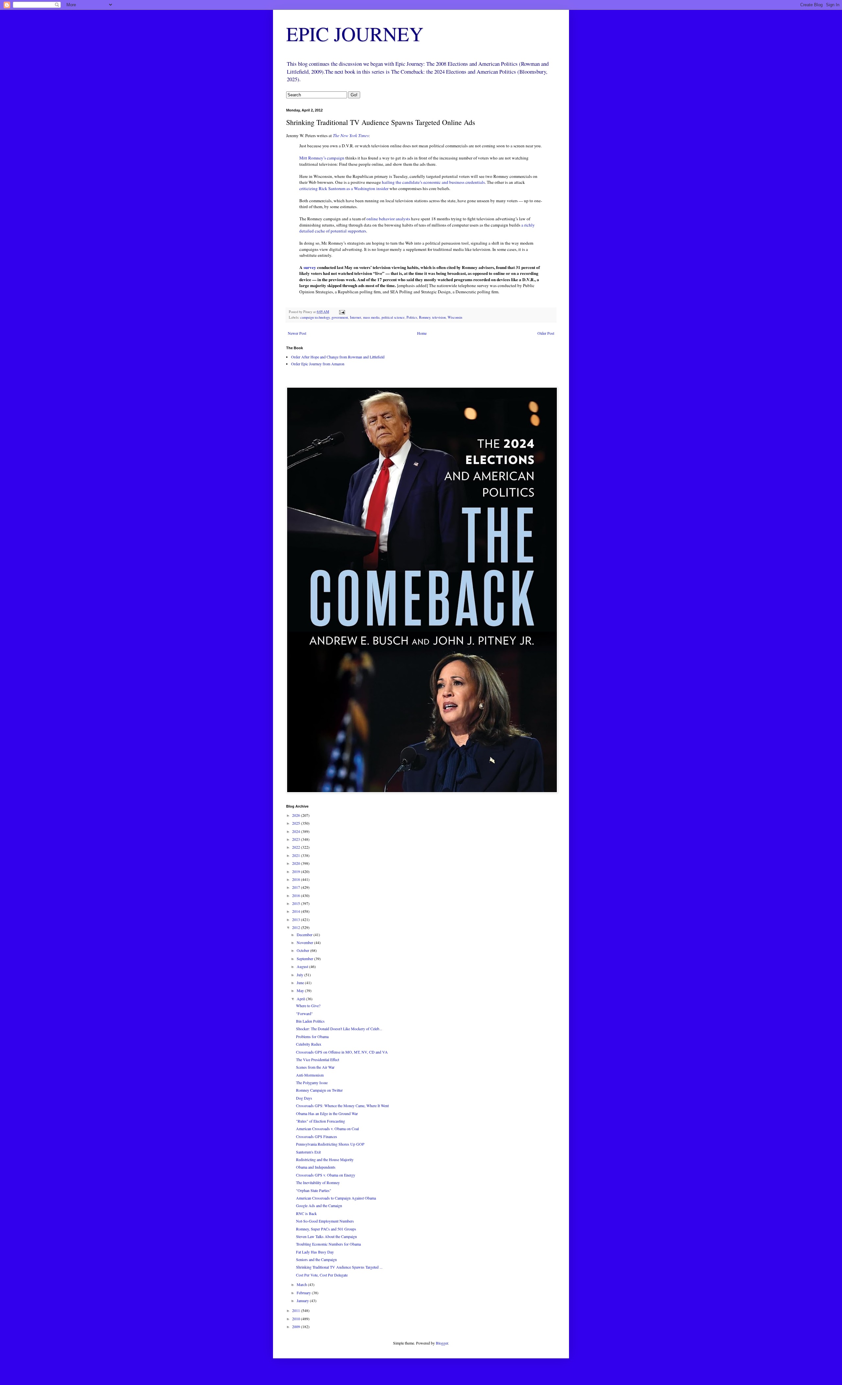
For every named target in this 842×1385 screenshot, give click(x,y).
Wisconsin (455, 317)
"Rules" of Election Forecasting (320, 1121)
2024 (296, 831)
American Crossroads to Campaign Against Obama (336, 1198)
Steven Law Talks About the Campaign (326, 1236)
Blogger (442, 1343)
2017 (296, 887)
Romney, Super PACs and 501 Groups (326, 1228)
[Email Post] (341, 311)
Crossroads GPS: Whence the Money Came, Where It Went (342, 1105)
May (301, 990)
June (301, 982)
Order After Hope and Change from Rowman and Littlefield (337, 356)
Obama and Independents (315, 1167)
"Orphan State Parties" (313, 1190)
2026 (296, 815)
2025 (296, 823)
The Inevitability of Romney (318, 1182)
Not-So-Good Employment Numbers (325, 1221)
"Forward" (304, 1013)
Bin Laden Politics (310, 1021)
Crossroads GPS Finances (316, 1136)
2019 (296, 871)
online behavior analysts (387, 219)
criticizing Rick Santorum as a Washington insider (343, 188)
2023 (296, 839)
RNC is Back (306, 1213)
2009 (296, 1326)
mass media (371, 317)
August (303, 966)
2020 (296, 863)
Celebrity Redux (308, 1044)
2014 (296, 911)
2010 (296, 1318)
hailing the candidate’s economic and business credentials (433, 182)
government (340, 317)
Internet (355, 317)
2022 (296, 847)
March (302, 1284)
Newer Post (297, 333)
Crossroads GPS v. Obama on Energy (325, 1175)
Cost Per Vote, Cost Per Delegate (322, 1274)
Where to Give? (308, 1005)
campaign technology (315, 317)
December (305, 934)
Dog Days (304, 1098)
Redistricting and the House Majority (325, 1159)
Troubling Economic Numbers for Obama (328, 1244)
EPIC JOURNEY (354, 33)
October (303, 950)
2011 (296, 1310)
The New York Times (351, 135)
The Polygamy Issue (312, 1082)
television (439, 317)
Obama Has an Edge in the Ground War (327, 1113)
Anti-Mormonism (310, 1075)
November (305, 942)
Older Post (545, 333)
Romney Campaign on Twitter (319, 1090)
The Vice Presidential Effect (317, 1059)
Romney (424, 317)
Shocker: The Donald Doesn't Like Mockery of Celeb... (339, 1028)
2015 (296, 903)
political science (393, 317)
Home (422, 333)
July (300, 974)
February (304, 1292)
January (303, 1300)
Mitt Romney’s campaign (321, 158)
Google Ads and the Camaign (319, 1205)
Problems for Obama (312, 1036)
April (301, 998)
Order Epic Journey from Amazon (317, 363)
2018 (296, 879)
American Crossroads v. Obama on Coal (327, 1128)
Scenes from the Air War (315, 1067)
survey (310, 267)
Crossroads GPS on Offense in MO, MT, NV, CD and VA (342, 1052)
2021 (296, 855)
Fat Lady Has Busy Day (315, 1251)
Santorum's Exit (308, 1151)
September (305, 958)
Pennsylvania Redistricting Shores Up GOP (330, 1144)
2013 (296, 919)
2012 (296, 927)
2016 (296, 895)
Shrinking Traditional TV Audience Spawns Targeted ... (339, 1267)
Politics (412, 317)
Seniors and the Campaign (316, 1259)
